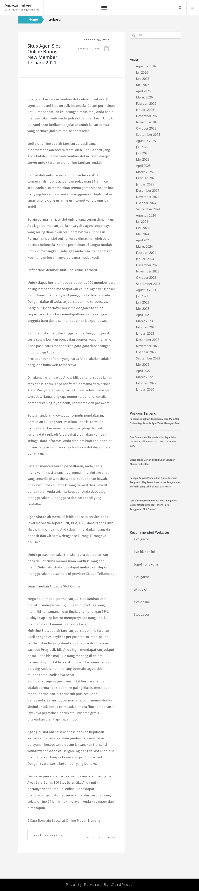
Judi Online (92, 837)
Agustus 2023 (146, 290)
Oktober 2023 (146, 277)
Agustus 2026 (146, 66)
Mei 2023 (142, 308)
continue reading (48, 835)
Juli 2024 (142, 221)
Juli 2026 (142, 72)
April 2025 (143, 166)
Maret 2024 (144, 246)
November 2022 (147, 346)
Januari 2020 (145, 389)
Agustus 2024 (146, 215)
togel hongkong (146, 564)
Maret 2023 (144, 321)
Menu (193, 8)
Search (180, 8)
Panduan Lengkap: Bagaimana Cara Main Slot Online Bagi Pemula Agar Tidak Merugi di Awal (155, 421)
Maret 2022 (144, 377)
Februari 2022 (146, 383)
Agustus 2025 (146, 141)
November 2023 (147, 271)
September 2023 (148, 284)
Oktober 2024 (146, 203)
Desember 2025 (147, 116)
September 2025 (148, 134)
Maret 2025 (144, 172)
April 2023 (143, 315)
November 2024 (147, 197)
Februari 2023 (146, 327)
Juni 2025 (142, 153)
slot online (142, 602)
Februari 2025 (146, 178)
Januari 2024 (145, 259)
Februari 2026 (146, 103)
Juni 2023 (142, 302)
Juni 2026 (142, 79)
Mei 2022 (142, 364)
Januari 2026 (145, 110)
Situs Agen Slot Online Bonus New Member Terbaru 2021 (43, 54)
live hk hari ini (144, 551)
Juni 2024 (142, 228)
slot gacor (141, 539)
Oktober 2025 (146, 128)
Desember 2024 (147, 190)
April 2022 (143, 371)
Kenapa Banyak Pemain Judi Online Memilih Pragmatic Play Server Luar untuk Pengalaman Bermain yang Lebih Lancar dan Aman (155, 482)
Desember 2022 (147, 340)
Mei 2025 (142, 159)
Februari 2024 (146, 253)
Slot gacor (141, 614)
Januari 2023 (145, 333)
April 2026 (143, 91)
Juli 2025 (142, 147)
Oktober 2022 (146, 352)
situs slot (141, 589)
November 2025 (147, 122)
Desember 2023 (147, 265)
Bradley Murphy (89, 49)
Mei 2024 (142, 234)
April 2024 (143, 240)
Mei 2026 (142, 85)
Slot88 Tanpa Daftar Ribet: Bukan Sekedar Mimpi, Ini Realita (152, 462)
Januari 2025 (145, 184)
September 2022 (148, 358)
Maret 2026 (144, 97)
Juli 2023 (142, 296)
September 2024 (148, 209)
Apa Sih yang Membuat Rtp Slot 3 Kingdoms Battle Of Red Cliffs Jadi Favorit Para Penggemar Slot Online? (153, 505)
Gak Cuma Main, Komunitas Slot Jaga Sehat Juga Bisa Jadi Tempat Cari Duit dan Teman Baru (153, 441)
